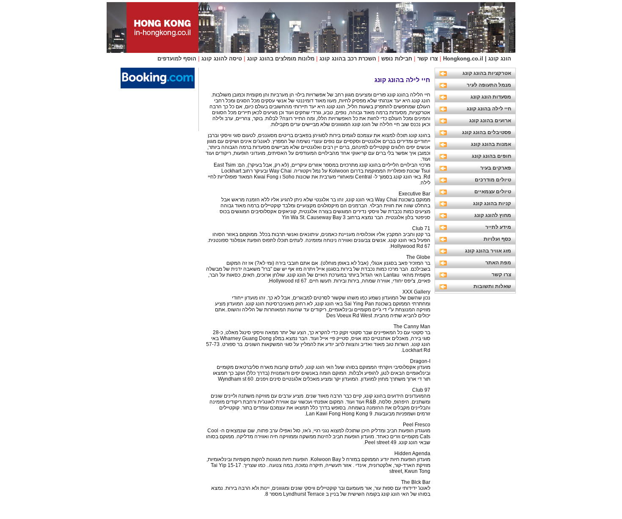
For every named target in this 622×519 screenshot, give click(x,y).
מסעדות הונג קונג (491, 97)
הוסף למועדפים (176, 58)
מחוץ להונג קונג (492, 215)
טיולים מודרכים (493, 180)
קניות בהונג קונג (492, 203)
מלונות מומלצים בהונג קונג (280, 58)
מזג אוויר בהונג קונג (488, 251)
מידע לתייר (498, 227)
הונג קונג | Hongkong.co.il (477, 58)
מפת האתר (498, 263)
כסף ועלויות (497, 239)
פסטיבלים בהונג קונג (486, 132)
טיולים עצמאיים (492, 192)
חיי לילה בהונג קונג (489, 109)
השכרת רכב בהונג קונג (347, 58)
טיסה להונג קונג (221, 58)
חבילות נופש (396, 58)
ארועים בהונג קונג (490, 121)
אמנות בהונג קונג (491, 144)
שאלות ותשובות (492, 286)
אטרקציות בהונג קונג (486, 73)
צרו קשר (427, 58)
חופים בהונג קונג (491, 156)
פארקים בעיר (495, 168)
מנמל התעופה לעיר (489, 85)
